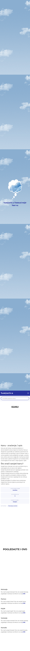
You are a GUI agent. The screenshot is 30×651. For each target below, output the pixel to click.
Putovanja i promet (12, 505)
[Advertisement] (15, 424)
